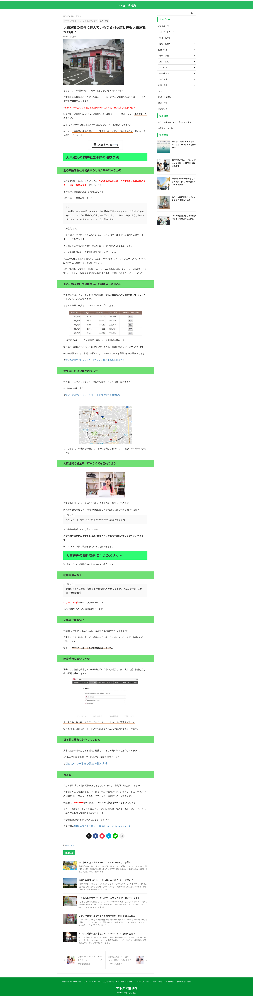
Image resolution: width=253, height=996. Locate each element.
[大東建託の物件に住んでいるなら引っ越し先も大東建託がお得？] (108, 836)
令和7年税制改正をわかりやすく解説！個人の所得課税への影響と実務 (184, 181)
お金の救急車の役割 (184, 982)
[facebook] (95, 836)
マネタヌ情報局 (126, 5)
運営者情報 (170, 982)
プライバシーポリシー (92, 982)
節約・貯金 (70, 845)
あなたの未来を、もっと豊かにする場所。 (175, 122)
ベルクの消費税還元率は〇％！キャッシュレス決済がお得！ (107, 933)
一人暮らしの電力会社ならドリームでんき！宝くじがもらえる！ (109, 898)
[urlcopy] (122, 836)
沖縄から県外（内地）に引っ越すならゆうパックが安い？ (106, 880)
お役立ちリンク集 (165, 128)
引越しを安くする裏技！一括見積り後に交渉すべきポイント (102, 826)
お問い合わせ (157, 982)
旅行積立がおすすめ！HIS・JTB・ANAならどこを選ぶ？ (106, 862)
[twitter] (89, 836)
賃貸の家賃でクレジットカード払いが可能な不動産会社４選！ (94, 360)
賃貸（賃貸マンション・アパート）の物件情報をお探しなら (93, 395)
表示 (115, 144)
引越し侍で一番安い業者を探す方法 (86, 763)
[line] (115, 836)
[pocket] (102, 836)
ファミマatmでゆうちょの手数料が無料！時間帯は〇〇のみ (107, 915)
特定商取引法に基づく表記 (71, 982)
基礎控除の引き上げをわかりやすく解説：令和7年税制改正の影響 (184, 163)
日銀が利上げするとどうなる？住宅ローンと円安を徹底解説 (184, 144)
